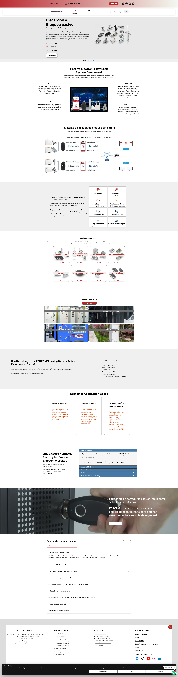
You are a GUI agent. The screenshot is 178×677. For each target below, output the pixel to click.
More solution (99, 645)
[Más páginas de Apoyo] (104, 10)
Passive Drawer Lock (61, 640)
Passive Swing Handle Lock (62, 641)
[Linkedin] (159, 658)
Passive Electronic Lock (60, 634)
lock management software (146, 644)
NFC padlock (59, 651)
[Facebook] (137, 658)
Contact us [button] (33, 373)
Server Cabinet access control (103, 643)
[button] (113, 3)
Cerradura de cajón (98, 255)
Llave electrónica (117, 273)
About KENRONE (141, 634)
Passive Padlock (60, 636)
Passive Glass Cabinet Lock (62, 645)
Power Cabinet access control (103, 638)
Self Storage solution (100, 634)
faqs (137, 647)
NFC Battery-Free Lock (60, 648)
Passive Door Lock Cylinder (62, 643)
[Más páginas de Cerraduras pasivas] (85, 10)
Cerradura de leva (61, 255)
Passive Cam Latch (60, 638)
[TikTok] (142, 658)
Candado (61, 273)
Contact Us (139, 641)
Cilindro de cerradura (116, 255)
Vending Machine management (103, 636)
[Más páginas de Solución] (95, 10)
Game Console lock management (104, 640)
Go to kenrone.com (143, 654)
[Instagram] (154, 658)
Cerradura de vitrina (80, 273)
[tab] (62, 546)
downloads (139, 650)
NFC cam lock (59, 653)
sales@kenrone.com (74, 3)
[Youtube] (148, 658)
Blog (137, 637)
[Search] (126, 11)
